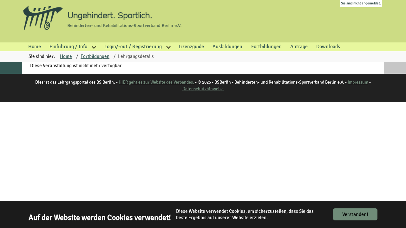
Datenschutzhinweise (203, 89)
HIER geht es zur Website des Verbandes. (157, 82)
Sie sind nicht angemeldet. (361, 3)
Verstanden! (355, 214)
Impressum (358, 82)
